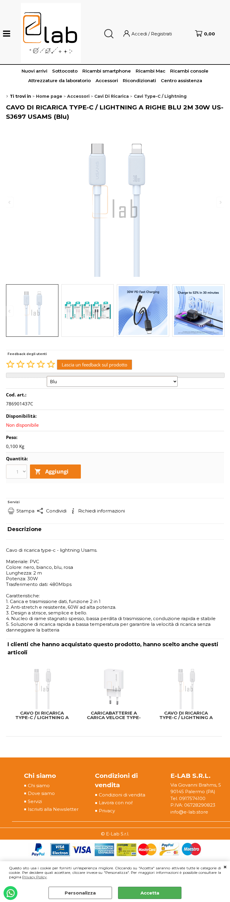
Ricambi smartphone (106, 71)
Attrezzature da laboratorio (59, 80)
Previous (10, 311)
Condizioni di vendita (122, 795)
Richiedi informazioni (101, 511)
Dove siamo (41, 793)
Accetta (149, 893)
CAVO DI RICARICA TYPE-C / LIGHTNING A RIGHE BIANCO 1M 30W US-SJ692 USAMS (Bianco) (186, 715)
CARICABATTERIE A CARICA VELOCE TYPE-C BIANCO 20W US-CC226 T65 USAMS (114, 715)
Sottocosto (65, 71)
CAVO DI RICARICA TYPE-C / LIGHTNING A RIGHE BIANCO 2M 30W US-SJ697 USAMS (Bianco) (42, 715)
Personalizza (80, 893)
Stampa (25, 511)
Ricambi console (189, 71)
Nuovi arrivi (34, 71)
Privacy (107, 811)
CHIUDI (225, 867)
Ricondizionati (139, 80)
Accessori (107, 80)
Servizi (35, 801)
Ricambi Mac (150, 71)
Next (220, 311)
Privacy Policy (34, 877)
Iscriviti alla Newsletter (53, 809)
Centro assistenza (181, 80)
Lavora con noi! (116, 802)
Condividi (56, 511)
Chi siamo (39, 785)
